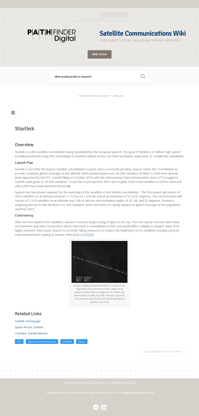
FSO (52, 156)
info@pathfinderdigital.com (137, 392)
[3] (91, 234)
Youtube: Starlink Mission (31, 333)
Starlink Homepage (27, 321)
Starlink (118, 95)
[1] (83, 234)
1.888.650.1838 (55, 392)
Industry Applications (94, 95)
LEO (33, 152)
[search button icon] (143, 76)
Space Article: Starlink (29, 327)
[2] (87, 234)
